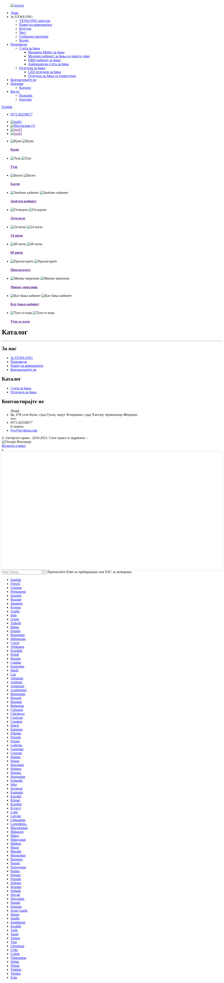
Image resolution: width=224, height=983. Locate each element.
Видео (24, 40)
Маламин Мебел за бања (46, 52)
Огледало (17, 218)
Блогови (25, 99)
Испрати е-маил (14, 446)
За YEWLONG (21, 358)
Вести (14, 91)
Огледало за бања (32, 68)
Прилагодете (20, 270)
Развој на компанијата (35, 24)
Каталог (25, 87)
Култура (25, 28)
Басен (15, 184)
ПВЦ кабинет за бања (44, 60)
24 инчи (16, 235)
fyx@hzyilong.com (23, 430)
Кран (14, 149)
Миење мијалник (24, 287)
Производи (18, 44)
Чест (22, 32)
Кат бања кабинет (24, 304)
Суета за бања (29, 48)
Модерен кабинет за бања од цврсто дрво (59, 56)
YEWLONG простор (34, 21)
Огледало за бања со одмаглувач (52, 76)
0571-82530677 (21, 114)
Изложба (25, 95)
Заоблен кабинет (23, 201)
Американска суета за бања (48, 64)
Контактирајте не (23, 80)
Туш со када (20, 321)
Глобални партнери (33, 36)
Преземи (16, 84)
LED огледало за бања (44, 72)
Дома (14, 13)
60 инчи (16, 252)
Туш (14, 167)
